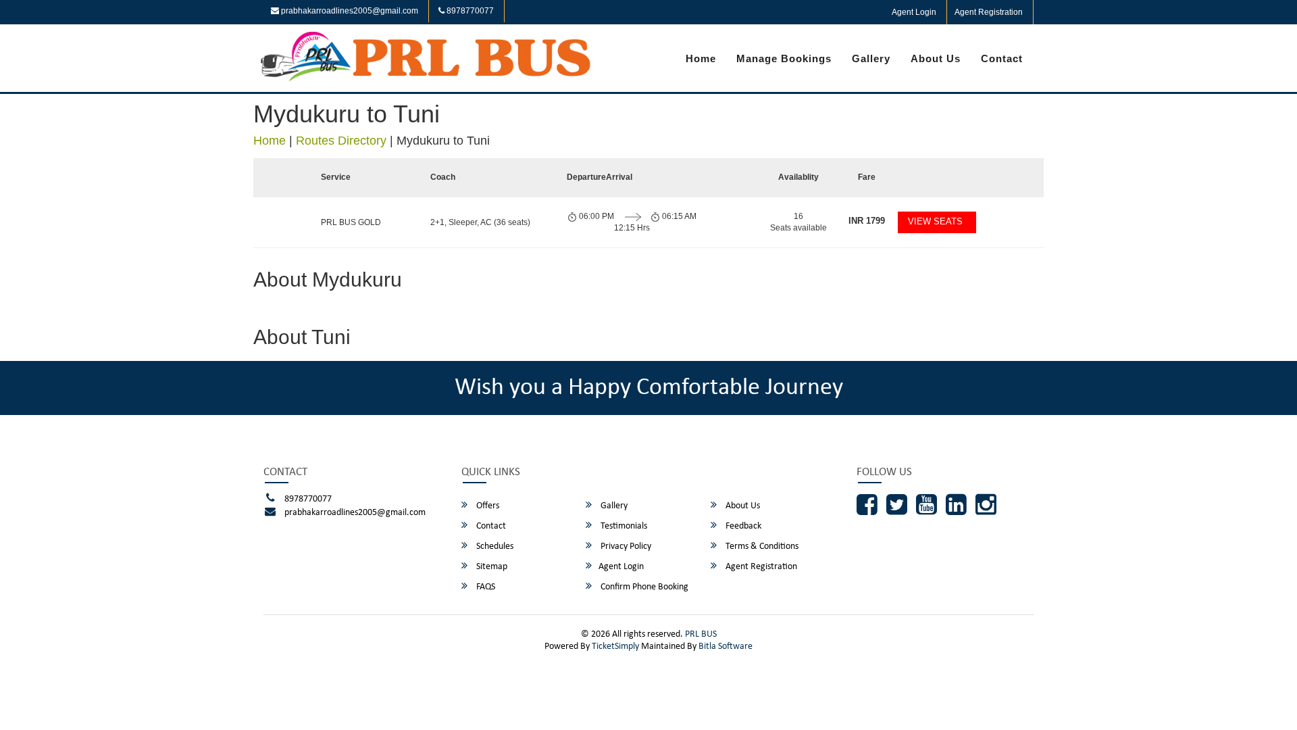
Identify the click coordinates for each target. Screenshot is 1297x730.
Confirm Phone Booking (643, 587)
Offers (486, 506)
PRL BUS (701, 634)
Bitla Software (725, 646)
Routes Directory (341, 140)
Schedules (493, 546)
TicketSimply (615, 646)
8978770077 (469, 11)
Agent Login (914, 12)
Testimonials (623, 526)
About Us (936, 58)
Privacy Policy (625, 546)
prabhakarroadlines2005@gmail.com (348, 11)
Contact (1002, 58)
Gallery (871, 58)
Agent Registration (989, 12)
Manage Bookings (784, 58)
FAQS (484, 587)
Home (701, 58)
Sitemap (490, 567)
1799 (866, 221)
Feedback (742, 526)
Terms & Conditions (760, 546)
